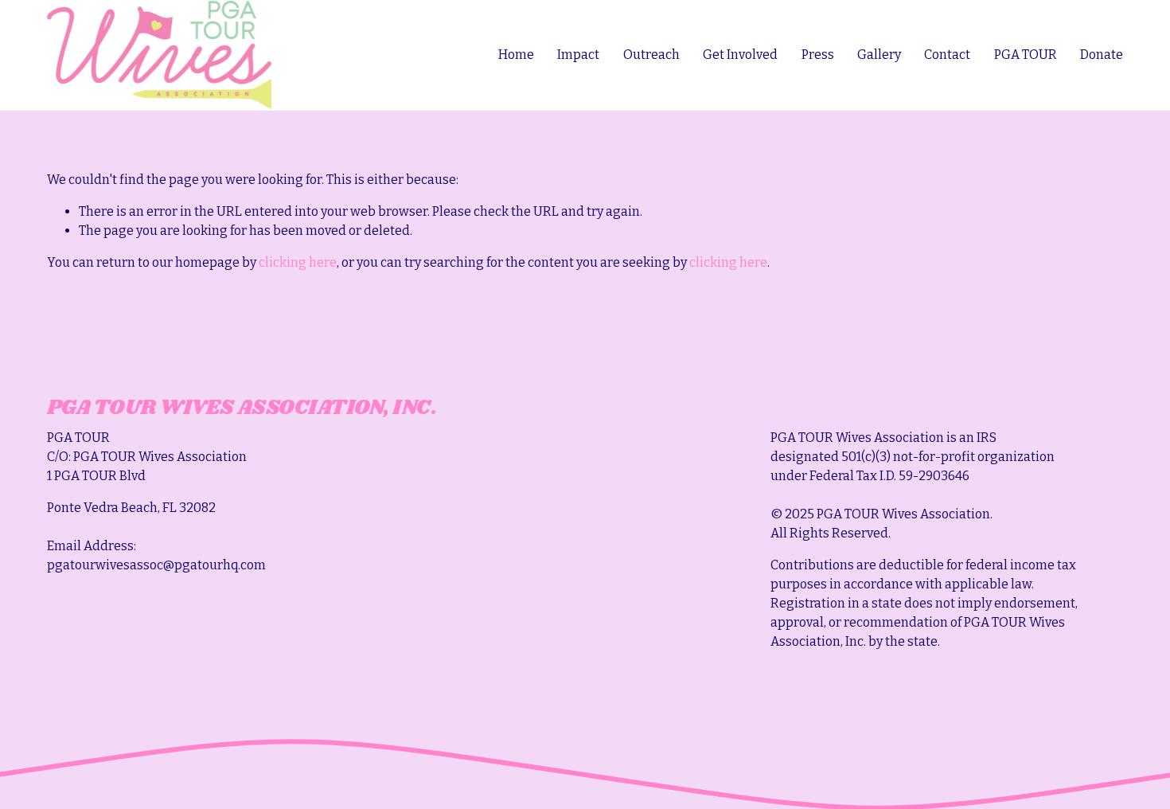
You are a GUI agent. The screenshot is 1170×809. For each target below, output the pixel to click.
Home (516, 54)
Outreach (651, 54)
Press (817, 54)
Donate (1101, 54)
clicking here (298, 262)
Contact (947, 54)
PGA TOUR (1025, 54)
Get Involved (740, 54)
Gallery (879, 54)
